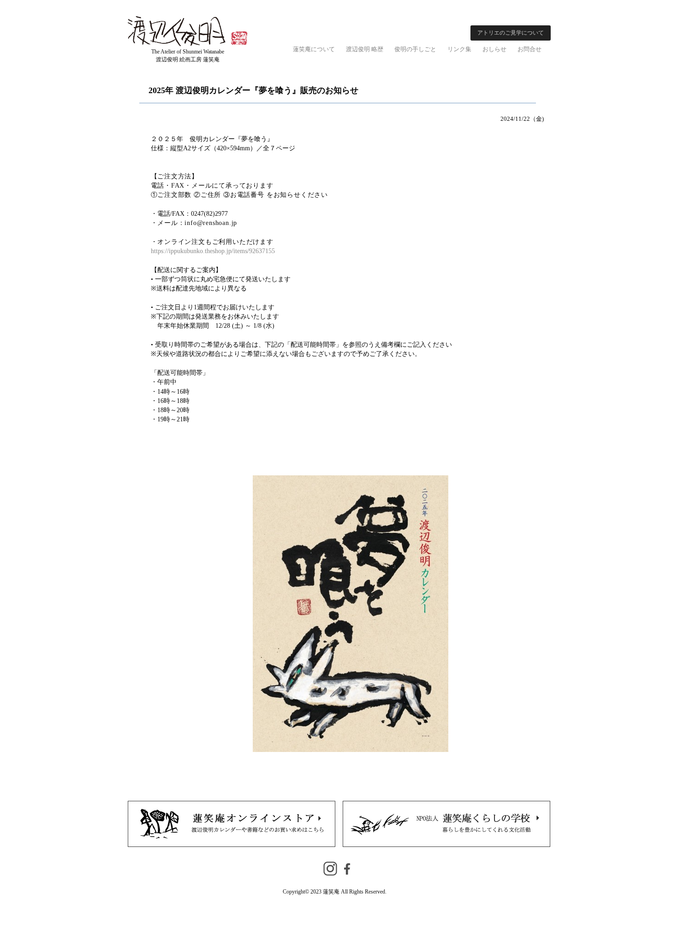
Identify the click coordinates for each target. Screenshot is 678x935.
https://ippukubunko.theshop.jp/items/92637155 (213, 251)
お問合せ (529, 49)
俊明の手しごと (415, 49)
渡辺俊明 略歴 (364, 49)
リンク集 (459, 49)
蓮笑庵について (314, 49)
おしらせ (494, 49)
